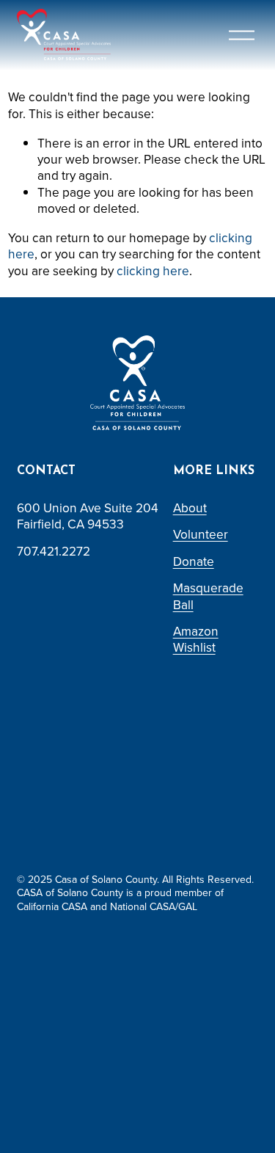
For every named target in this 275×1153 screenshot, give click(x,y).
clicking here (153, 270)
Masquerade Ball (208, 596)
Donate (193, 561)
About (190, 508)
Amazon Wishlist (196, 639)
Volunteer (200, 534)
